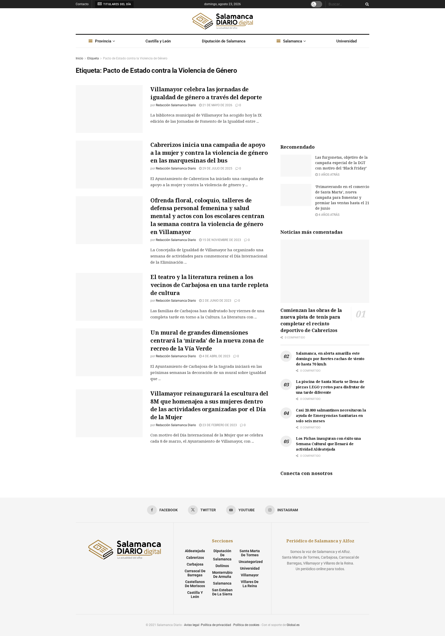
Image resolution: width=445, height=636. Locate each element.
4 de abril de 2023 (216, 356)
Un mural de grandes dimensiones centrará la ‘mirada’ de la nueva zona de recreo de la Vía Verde (206, 340)
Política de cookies (246, 625)
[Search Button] (366, 4)
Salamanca (292, 41)
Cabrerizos (195, 558)
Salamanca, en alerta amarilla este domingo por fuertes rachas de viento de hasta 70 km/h (330, 358)
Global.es (293, 625)
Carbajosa (195, 564)
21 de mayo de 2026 (217, 105)
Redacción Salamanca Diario (176, 105)
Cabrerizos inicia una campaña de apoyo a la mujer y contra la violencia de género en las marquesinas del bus (209, 152)
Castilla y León (158, 41)
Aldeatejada (195, 551)
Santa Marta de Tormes (249, 553)
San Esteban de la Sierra (222, 592)
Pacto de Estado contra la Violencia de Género (135, 58)
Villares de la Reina (250, 584)
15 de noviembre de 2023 (221, 240)
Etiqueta (93, 58)
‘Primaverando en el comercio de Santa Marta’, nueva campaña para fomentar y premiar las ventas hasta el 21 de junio (342, 197)
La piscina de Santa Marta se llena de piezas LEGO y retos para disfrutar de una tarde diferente (330, 387)
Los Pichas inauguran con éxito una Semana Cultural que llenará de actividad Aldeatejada (328, 444)
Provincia (103, 41)
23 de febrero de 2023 (219, 425)
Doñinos (222, 566)
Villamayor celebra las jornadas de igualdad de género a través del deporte (206, 93)
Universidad (346, 41)
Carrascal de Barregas (195, 573)
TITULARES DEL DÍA (116, 4)
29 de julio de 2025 (217, 168)
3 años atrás (328, 174)
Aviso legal (191, 625)
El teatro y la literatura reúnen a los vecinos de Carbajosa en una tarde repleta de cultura (209, 285)
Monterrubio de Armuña (222, 574)
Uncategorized (251, 562)
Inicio (79, 58)
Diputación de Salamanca (223, 41)
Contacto (82, 4)
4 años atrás (328, 215)
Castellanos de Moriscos (195, 584)
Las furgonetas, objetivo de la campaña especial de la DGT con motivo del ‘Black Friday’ (341, 163)
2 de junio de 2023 (216, 300)
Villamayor (250, 575)
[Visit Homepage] (222, 21)
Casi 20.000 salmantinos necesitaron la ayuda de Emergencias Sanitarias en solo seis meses (331, 415)
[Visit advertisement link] (324, 94)
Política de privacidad (216, 625)
